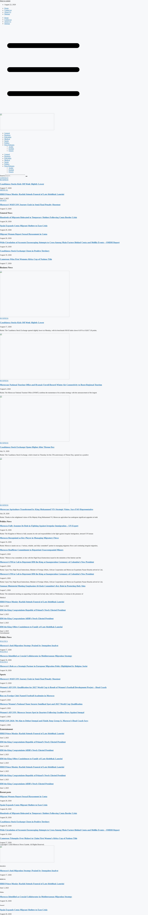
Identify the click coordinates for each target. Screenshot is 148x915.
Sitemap (7, 14)
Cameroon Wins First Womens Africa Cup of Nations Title (26, 259)
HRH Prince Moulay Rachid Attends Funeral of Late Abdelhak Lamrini (32, 194)
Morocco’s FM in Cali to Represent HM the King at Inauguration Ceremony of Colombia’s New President (47, 562)
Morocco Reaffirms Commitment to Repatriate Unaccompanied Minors (31, 550)
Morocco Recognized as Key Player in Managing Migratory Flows (29, 538)
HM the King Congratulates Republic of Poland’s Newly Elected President (33, 610)
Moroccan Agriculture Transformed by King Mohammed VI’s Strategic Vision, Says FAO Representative (46, 509)
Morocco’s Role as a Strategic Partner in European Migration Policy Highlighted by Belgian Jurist (43, 666)
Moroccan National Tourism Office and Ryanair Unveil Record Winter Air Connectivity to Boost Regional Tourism (51, 385)
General (7, 133)
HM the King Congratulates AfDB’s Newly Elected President (27, 618)
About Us (7, 12)
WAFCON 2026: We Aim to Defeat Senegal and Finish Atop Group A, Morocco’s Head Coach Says (44, 721)
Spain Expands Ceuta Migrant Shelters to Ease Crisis (23, 226)
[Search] (26, 176)
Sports (6, 141)
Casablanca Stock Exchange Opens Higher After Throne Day (27, 447)
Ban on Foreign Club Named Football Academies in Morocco (27, 696)
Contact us (8, 10)
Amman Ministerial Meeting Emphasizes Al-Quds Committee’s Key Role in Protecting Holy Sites (42, 586)
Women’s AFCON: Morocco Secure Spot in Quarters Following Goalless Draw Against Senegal (42, 712)
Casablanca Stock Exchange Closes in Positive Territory (25, 251)
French (11, 151)
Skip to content (5, 1)
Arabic (11, 147)
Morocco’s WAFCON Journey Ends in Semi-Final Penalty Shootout (30, 204)
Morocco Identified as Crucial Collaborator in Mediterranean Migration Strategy (36, 656)
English (11, 149)
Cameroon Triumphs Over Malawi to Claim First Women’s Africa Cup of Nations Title (38, 838)
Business (7, 135)
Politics (6, 143)
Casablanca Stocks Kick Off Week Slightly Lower (22, 184)
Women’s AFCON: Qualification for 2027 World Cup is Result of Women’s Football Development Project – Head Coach (53, 687)
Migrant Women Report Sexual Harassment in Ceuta (23, 234)
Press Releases (9, 145)
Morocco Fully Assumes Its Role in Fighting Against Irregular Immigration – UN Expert (39, 526)
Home (6, 8)
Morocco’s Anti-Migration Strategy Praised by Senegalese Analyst (29, 645)
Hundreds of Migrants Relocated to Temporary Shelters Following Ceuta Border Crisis (38, 217)
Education (7, 137)
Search (2, 176)
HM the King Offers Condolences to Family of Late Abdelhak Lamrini (31, 627)
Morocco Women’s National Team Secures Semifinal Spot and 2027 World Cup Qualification (41, 704)
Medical (7, 139)
